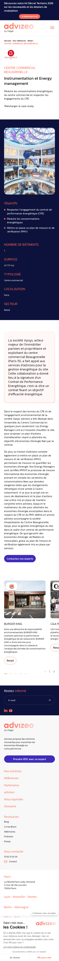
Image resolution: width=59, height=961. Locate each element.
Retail (30, 40)
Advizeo (7, 40)
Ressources (11, 817)
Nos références (19, 40)
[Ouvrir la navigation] (52, 27)
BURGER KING (13, 624)
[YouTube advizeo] (10, 710)
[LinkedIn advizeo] (5, 710)
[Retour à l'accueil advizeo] (19, 27)
